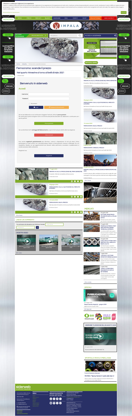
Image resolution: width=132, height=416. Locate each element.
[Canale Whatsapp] (60, 403)
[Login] (37, 227)
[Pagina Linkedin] (51, 399)
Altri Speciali (87, 309)
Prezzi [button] (29, 18)
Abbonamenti (109, 18)
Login (36, 107)
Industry (24, 64)
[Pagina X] (60, 399)
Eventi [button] (75, 18)
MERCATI (34, 398)
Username (25, 94)
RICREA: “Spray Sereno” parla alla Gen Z (99, 376)
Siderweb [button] (56, 18)
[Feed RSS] (57, 403)
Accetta (123, 12)
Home (18, 64)
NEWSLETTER (35, 406)
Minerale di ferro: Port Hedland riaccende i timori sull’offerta (108, 227)
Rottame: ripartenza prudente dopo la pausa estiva (109, 216)
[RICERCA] (80, 35)
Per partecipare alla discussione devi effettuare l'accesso (31, 224)
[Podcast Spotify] (54, 403)
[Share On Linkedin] (75, 181)
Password (25, 98)
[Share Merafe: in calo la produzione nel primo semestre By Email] (72, 181)
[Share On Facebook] (81, 181)
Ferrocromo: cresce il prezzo (94, 147)
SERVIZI (34, 400)
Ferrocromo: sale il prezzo (58, 202)
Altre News (19, 215)
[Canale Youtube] (51, 403)
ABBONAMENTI (36, 403)
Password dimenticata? (57, 107)
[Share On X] (78, 181)
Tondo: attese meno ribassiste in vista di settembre (107, 270)
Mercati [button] (38, 18)
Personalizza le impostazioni (11, 12)
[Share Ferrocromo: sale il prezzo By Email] (72, 212)
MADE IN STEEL (36, 404)
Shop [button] (84, 18)
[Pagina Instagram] (54, 399)
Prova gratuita (49, 123)
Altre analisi (87, 282)
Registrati (49, 155)
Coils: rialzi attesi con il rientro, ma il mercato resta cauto (109, 242)
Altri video (19, 253)
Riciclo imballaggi (98, 358)
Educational (95, 18)
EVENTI (34, 401)
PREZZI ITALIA (36, 397)
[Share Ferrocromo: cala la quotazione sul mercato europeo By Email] (72, 197)
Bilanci (47, 18)
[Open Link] (66, 25)
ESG (66, 18)
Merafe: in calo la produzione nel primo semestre (65, 171)
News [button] (20, 18)
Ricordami (34, 103)
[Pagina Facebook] (57, 399)
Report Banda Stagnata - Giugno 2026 (95, 304)
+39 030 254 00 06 (22, 402)
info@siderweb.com (22, 404)
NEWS (34, 395)
